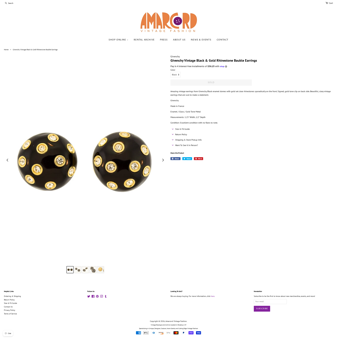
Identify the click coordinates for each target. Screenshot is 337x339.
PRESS (164, 39)
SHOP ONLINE (118, 39)
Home (6, 50)
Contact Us (8, 307)
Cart (331, 3)
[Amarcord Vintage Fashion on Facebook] (93, 297)
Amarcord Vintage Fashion (176, 321)
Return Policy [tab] (181, 134)
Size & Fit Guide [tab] (182, 129)
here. (213, 296)
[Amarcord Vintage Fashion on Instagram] (101, 297)
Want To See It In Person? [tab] (186, 145)
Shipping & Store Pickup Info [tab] (188, 139)
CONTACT (222, 39)
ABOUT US (179, 39)
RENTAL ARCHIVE (144, 39)
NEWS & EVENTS (201, 39)
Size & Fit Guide (10, 303)
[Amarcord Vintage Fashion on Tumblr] (105, 297)
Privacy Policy (9, 310)
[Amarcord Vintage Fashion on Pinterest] (97, 297)
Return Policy (9, 300)
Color (172, 70)
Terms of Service (10, 314)
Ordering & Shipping (12, 296)
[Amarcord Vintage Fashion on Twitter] (88, 297)
